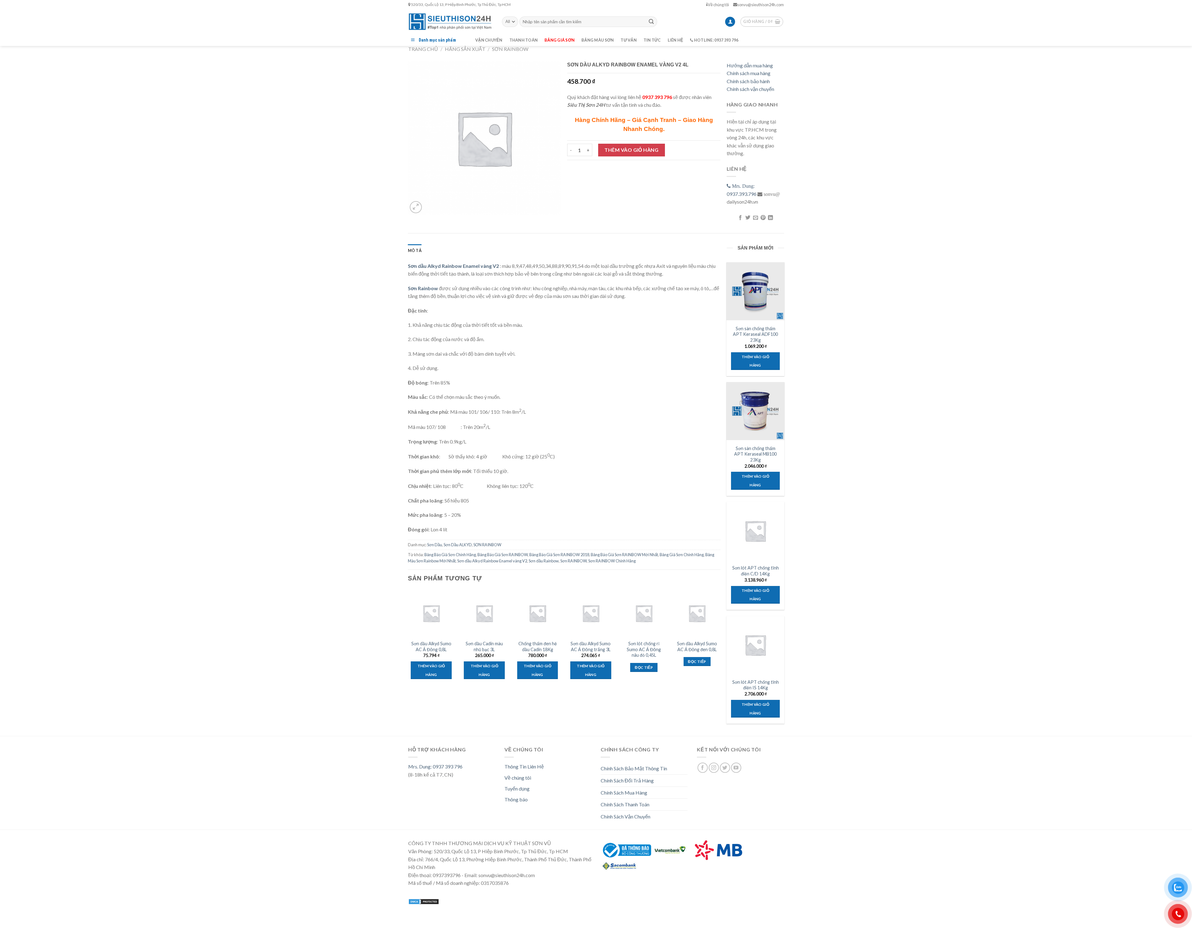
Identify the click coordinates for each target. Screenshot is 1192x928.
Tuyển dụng (517, 788)
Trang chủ (423, 49)
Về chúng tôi (718, 4)
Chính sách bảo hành (748, 81)
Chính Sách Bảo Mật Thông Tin (634, 768)
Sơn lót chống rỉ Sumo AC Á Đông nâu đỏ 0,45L (644, 649)
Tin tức (652, 40)
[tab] (415, 250)
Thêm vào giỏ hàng (631, 150)
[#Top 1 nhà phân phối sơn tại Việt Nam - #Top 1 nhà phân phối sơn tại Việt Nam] (450, 21)
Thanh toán (523, 40)
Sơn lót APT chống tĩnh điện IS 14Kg (755, 685)
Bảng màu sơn (597, 40)
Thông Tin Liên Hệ (524, 766)
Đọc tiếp (644, 667)
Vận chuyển (489, 40)
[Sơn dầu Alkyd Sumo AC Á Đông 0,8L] (431, 613)
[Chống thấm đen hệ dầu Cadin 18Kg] (537, 613)
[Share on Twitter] (747, 218)
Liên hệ (676, 40)
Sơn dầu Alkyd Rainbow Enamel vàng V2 (492, 560)
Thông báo (516, 799)
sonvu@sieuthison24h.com (760, 4)
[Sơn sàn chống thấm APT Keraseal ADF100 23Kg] (755, 291)
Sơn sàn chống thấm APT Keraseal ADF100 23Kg (755, 334)
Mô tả (415, 250)
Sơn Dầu (434, 544)
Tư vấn (629, 40)
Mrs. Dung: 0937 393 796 (435, 766)
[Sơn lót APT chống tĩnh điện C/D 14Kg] (755, 531)
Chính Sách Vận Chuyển (625, 816)
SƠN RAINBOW (510, 49)
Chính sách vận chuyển (750, 89)
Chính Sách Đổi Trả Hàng (627, 780)
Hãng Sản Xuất (465, 49)
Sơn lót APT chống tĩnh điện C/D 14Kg (755, 570)
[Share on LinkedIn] (770, 218)
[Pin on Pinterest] (763, 218)
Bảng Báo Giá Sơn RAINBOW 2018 (559, 554)
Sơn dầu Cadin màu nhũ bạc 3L (484, 646)
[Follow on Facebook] (703, 768)
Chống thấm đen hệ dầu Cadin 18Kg (537, 646)
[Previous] (408, 643)
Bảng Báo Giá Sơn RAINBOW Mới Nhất (624, 554)
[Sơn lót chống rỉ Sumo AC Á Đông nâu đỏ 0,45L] (643, 613)
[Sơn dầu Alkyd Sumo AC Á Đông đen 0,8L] (697, 613)
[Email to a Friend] (755, 218)
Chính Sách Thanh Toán (625, 804)
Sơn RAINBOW (573, 560)
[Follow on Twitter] (725, 768)
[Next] (720, 643)
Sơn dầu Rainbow (544, 560)
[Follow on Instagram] (714, 768)
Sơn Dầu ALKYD (458, 544)
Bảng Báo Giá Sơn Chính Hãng (450, 554)
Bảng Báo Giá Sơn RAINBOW (502, 554)
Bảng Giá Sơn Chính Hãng (682, 554)
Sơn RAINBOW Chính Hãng (612, 560)
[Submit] (651, 21)
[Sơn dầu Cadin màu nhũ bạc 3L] (484, 613)
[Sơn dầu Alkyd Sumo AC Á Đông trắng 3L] (590, 613)
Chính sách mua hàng (748, 73)
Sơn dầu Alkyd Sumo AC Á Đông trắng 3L (591, 646)
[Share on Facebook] (740, 218)
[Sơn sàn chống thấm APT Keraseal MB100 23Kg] (755, 411)
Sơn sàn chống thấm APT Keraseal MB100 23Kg (755, 454)
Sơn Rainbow (423, 288)
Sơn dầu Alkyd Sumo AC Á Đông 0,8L (431, 646)
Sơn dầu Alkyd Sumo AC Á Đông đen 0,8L (697, 646)
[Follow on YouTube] (736, 768)
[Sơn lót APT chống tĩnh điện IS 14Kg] (755, 645)
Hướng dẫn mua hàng (750, 65)
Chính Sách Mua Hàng (624, 792)
